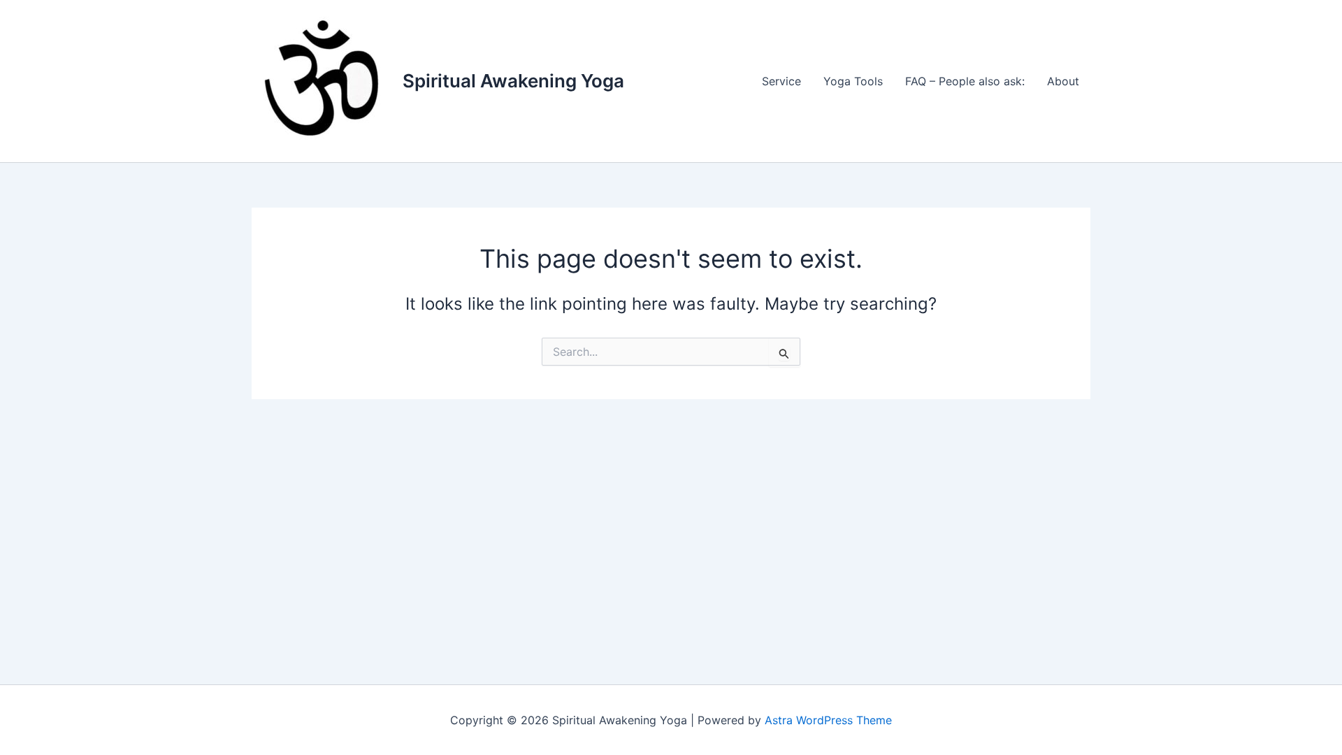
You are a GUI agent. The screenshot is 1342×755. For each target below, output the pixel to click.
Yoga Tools (853, 81)
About (1063, 81)
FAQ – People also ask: (965, 81)
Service (781, 81)
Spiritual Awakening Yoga (513, 81)
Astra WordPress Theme (828, 720)
